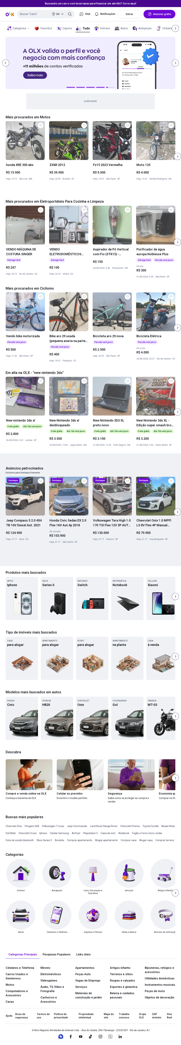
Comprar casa (128, 840)
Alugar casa (146, 840)
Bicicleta (59, 840)
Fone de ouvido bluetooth (20, 840)
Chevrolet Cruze (28, 833)
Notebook (123, 833)
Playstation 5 (90, 833)
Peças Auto (83, 974)
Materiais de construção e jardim (88, 995)
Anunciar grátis (162, 14)
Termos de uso (43, 1016)
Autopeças (145, 28)
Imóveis (105, 28)
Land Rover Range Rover (104, 826)
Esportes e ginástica (123, 987)
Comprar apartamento (79, 840)
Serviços (81, 987)
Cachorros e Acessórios (48, 999)
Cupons (67, 28)
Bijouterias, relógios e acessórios (159, 970)
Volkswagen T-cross (53, 826)
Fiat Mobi (11, 833)
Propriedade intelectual (86, 1016)
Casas (10, 1001)
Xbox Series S (44, 840)
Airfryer (76, 833)
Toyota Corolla (150, 826)
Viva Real (169, 1016)
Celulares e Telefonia (20, 968)
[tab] (23, 955)
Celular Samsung (59, 833)
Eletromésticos (50, 974)
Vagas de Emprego (87, 980)
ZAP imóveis (156, 1016)
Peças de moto (155, 991)
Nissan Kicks (168, 826)
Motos (10, 984)
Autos (124, 28)
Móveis (45, 968)
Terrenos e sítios (121, 974)
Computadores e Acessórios (17, 993)
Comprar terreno (164, 840)
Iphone (43, 833)
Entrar (129, 14)
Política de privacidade (61, 1016)
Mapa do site (109, 1016)
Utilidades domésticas (159, 978)
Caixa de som (108, 833)
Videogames (48, 980)
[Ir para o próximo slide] (177, 156)
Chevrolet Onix (14, 826)
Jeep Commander (77, 826)
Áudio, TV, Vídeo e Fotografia (52, 989)
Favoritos (46, 28)
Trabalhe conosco (124, 1016)
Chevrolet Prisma (130, 826)
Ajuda (9, 1015)
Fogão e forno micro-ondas (147, 833)
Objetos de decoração (159, 997)
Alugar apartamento (106, 840)
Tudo (86, 28)
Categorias (19, 28)
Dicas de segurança (21, 1016)
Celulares (168, 28)
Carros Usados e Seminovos (17, 976)
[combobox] (45, 14)
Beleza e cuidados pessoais (122, 995)
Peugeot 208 (32, 826)
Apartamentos (84, 968)
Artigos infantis (120, 968)
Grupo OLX (142, 1016)
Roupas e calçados (122, 980)
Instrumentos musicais (160, 984)
